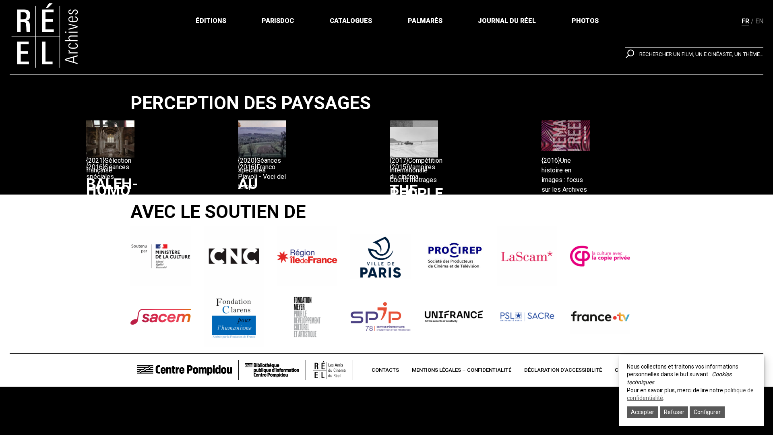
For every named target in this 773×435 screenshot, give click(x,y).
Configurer (707, 412)
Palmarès (425, 21)
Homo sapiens (116, 199)
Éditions (211, 21)
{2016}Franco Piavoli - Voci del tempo (262, 176)
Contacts (385, 370)
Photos (585, 21)
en (759, 21)
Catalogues (351, 21)
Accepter (642, 412)
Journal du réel (507, 21)
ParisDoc (278, 21)
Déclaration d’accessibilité (563, 370)
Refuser (674, 412)
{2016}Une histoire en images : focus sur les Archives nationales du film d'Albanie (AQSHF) (564, 189)
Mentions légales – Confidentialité (461, 370)
